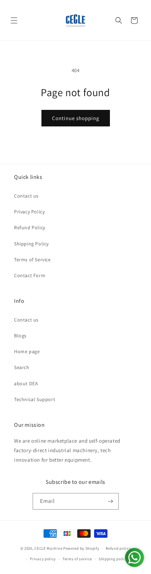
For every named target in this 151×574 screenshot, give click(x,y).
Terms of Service (32, 259)
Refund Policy (29, 227)
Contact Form (29, 275)
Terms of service (77, 558)
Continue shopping (75, 118)
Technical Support (34, 399)
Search (21, 367)
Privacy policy (43, 558)
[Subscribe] (110, 501)
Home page (27, 351)
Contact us (26, 196)
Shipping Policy (31, 244)
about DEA (26, 383)
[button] (14, 20)
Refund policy (118, 548)
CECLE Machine (48, 547)
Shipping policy (113, 558)
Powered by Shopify (81, 547)
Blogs (20, 335)
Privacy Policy (29, 211)
